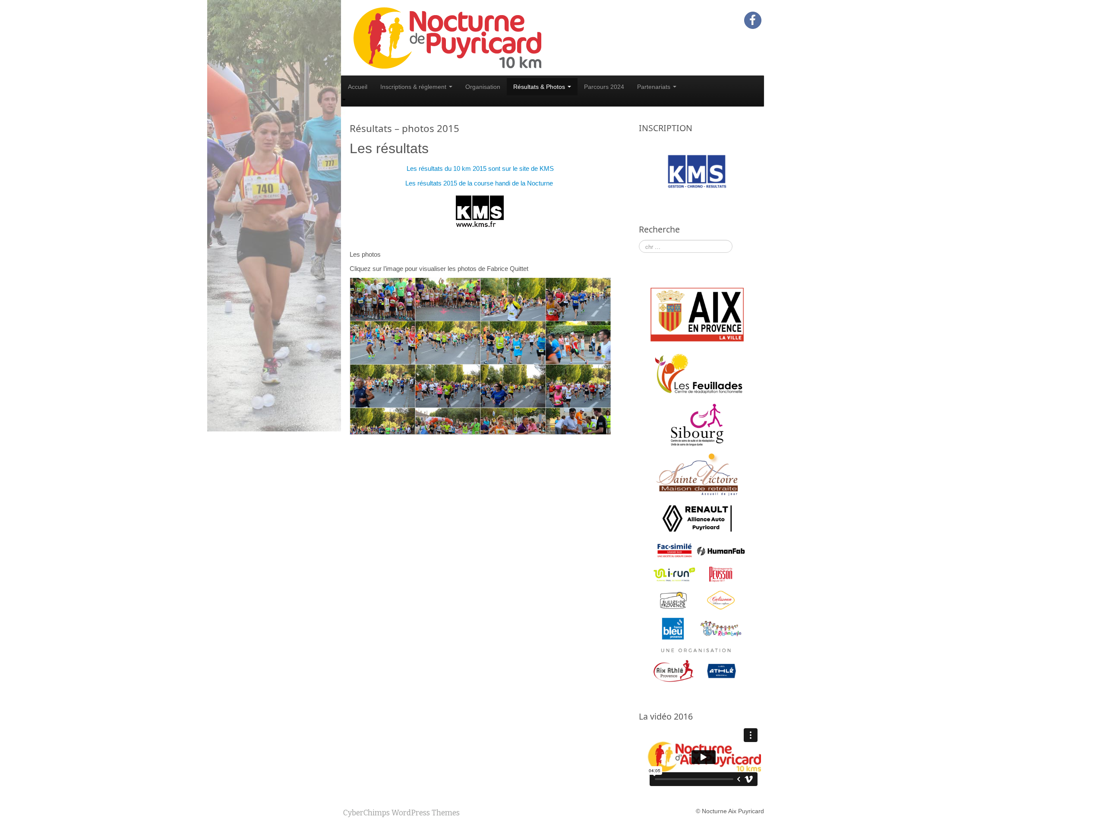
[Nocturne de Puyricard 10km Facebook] (752, 20)
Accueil (357, 86)
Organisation (482, 86)
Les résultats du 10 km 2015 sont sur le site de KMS (480, 168)
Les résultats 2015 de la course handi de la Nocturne (480, 183)
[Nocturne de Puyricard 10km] (447, 37)
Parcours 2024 (604, 86)
